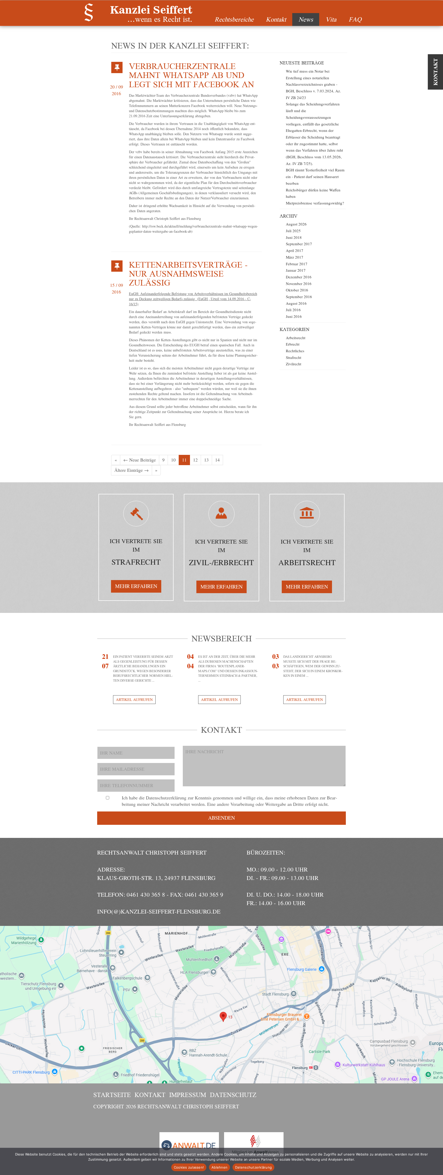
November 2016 (298, 283)
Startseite (112, 1095)
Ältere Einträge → (131, 470)
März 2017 (294, 257)
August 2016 (296, 303)
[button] (136, 586)
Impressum (187, 1095)
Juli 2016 (293, 309)
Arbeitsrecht (295, 337)
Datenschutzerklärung (253, 1167)
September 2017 (299, 243)
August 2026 (296, 224)
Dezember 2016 (298, 276)
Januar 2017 (296, 270)
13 (206, 460)
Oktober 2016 (297, 289)
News (305, 19)
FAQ (355, 19)
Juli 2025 (293, 230)
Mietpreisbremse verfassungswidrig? (315, 202)
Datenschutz (233, 1095)
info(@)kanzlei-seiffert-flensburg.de (158, 911)
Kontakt (276, 19)
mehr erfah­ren (136, 586)
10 (173, 460)
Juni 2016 (294, 316)
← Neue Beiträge (139, 460)
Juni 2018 (294, 237)
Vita (330, 19)
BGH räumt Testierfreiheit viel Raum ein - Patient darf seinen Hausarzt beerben (315, 176)
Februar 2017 (296, 263)
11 (184, 460)
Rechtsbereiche (234, 19)
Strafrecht (293, 357)
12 (195, 460)
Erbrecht (292, 344)
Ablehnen (219, 1167)
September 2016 (299, 296)
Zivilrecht (293, 363)
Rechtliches (295, 350)
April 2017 (294, 250)
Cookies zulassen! (189, 1167)
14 (217, 460)
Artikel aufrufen (134, 699)
